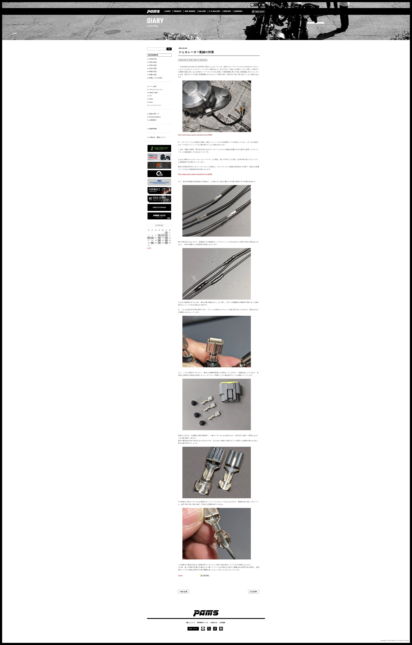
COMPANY (238, 11)
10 (149, 238)
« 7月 (149, 248)
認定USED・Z (154, 114)
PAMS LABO (193, 60)
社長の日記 (153, 62)
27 (159, 243)
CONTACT (227, 11)
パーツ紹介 (153, 86)
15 (166, 238)
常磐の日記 (153, 74)
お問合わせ (214, 622)
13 (159, 238)
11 (152, 238)
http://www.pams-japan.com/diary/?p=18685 (195, 174)
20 (159, 240)
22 (166, 240)
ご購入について (190, 622)
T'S (150, 96)
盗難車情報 (153, 129)
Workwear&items (155, 117)
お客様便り (153, 120)
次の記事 (253, 592)
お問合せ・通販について (157, 137)
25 (152, 243)
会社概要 (222, 622)
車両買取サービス (202, 622)
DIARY (168, 11)
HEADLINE (182, 60)
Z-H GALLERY (214, 11)
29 (166, 243)
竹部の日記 (202, 60)
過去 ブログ (193, 628)
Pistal (151, 99)
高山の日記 (153, 68)
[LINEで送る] (205, 575)
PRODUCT (178, 11)
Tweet (180, 575)
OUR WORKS (190, 11)
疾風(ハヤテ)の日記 (155, 78)
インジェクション (155, 105)
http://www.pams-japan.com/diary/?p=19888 (195, 135)
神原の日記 (153, 71)
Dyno (151, 102)
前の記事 (184, 592)
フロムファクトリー (156, 89)
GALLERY (202, 11)
